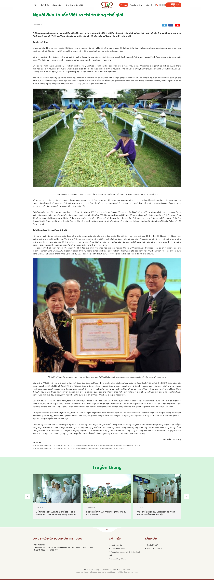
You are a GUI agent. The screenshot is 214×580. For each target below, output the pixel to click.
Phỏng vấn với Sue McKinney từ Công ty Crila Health (106, 513)
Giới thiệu (44, 5)
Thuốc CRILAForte (154, 548)
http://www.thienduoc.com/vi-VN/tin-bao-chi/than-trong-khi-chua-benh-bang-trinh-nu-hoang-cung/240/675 (80, 448)
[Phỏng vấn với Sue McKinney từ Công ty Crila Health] (107, 488)
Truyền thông (136, 5)
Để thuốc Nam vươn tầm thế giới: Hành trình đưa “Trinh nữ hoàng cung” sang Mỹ (56, 513)
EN (162, 5)
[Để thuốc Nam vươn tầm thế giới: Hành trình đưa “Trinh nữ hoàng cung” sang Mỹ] (57, 488)
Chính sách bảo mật (109, 570)
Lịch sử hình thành (118, 548)
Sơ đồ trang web (124, 570)
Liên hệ (149, 5)
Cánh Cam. (134, 572)
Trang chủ (35, 5)
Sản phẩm (57, 5)
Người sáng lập (116, 545)
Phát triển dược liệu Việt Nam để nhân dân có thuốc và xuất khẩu (155, 513)
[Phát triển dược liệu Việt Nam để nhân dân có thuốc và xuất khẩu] (157, 488)
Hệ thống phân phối (74, 5)
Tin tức (123, 5)
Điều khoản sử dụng (92, 570)
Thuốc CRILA (152, 545)
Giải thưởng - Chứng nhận (121, 559)
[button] (27, 496)
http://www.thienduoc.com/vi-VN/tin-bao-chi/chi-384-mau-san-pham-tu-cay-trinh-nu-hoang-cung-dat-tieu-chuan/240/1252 (88, 445)
